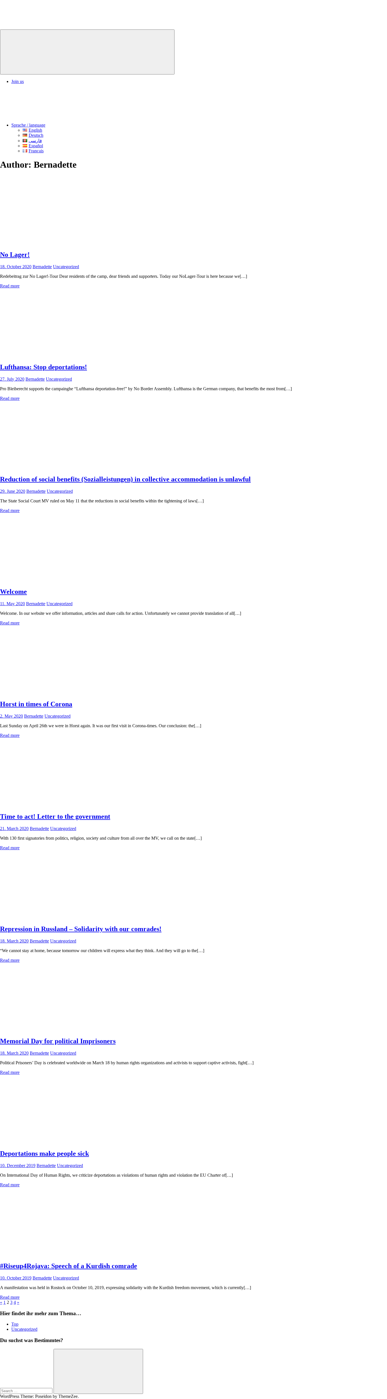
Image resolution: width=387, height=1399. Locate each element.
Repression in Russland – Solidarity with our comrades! (80, 929)
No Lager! (15, 254)
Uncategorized (66, 266)
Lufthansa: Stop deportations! (43, 367)
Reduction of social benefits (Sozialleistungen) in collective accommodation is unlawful (125, 479)
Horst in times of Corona (36, 704)
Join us (17, 81)
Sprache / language (28, 125)
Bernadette (42, 266)
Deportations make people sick (44, 1153)
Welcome (13, 591)
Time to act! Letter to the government (55, 816)
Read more (10, 285)
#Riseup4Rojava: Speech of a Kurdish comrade (68, 1266)
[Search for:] (27, 1390)
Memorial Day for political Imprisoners (58, 1041)
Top (14, 1324)
